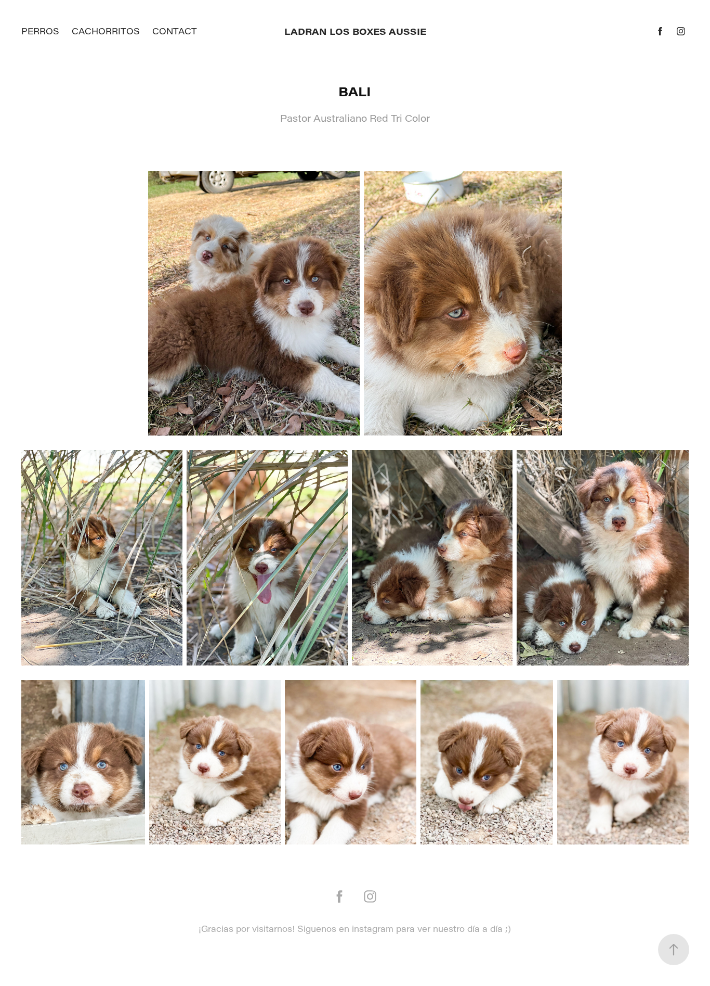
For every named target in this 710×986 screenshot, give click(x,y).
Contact (174, 30)
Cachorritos (106, 30)
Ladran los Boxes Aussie (355, 31)
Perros (40, 30)
